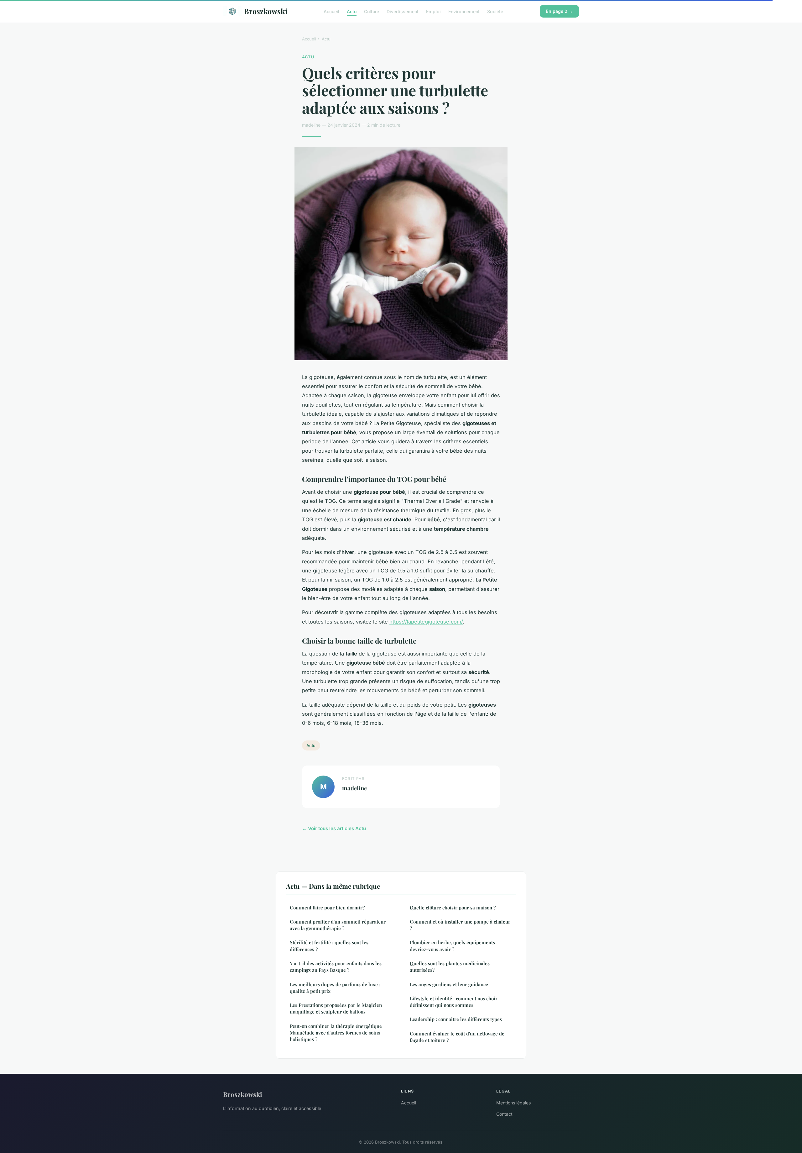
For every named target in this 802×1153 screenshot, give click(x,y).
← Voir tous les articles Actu (334, 828)
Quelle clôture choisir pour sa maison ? (453, 907)
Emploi (433, 11)
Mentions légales (513, 1102)
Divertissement (403, 11)
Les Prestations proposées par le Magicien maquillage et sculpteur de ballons (336, 1008)
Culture (371, 11)
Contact (504, 1114)
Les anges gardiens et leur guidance (449, 984)
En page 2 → (559, 11)
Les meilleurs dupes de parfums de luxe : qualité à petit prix (335, 987)
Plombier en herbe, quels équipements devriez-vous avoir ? (452, 945)
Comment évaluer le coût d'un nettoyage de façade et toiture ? (457, 1036)
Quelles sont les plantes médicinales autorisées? (450, 966)
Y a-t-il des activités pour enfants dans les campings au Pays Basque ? (336, 966)
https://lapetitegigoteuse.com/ (426, 622)
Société (495, 11)
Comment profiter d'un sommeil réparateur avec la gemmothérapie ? (338, 925)
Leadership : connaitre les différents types (456, 1019)
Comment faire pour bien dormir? (327, 907)
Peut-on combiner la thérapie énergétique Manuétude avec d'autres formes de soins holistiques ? (336, 1033)
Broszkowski (265, 11)
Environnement (464, 11)
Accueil (331, 11)
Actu (352, 11)
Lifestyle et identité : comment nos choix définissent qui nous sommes (454, 1001)
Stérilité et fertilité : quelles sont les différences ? (329, 945)
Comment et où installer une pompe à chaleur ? (460, 925)
